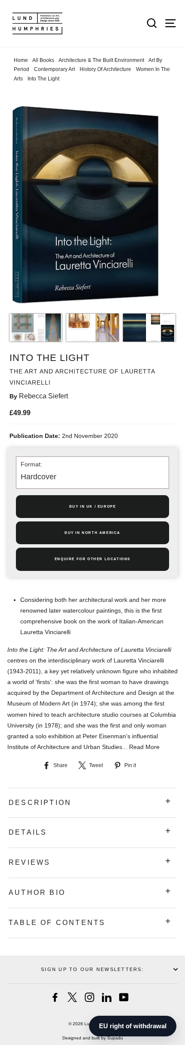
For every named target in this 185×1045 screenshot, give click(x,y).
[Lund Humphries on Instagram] (89, 997)
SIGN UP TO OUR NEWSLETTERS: (92, 969)
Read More (144, 746)
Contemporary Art (54, 69)
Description (40, 802)
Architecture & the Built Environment (101, 60)
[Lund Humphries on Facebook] (55, 997)
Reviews (29, 862)
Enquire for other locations (92, 559)
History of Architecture (105, 69)
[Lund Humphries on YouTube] (124, 997)
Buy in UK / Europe (92, 507)
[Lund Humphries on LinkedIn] (106, 997)
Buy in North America (92, 533)
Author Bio (37, 892)
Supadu (115, 1038)
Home (21, 60)
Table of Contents (57, 922)
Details (28, 832)
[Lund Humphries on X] (72, 997)
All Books (43, 60)
